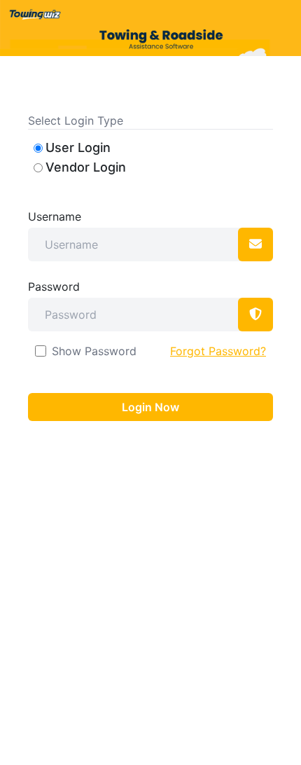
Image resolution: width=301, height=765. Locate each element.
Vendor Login (86, 167)
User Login (78, 147)
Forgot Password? (218, 351)
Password (54, 287)
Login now (150, 407)
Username (54, 216)
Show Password (94, 351)
